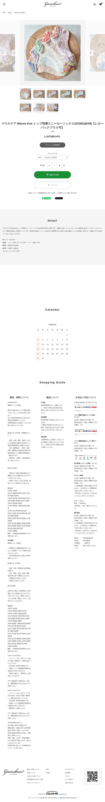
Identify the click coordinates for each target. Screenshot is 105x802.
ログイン (67, 776)
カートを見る (69, 779)
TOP (4, 12)
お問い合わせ (69, 783)
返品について (32, 193)
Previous (14, 53)
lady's (10, 12)
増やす (59, 165)
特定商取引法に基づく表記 (46, 193)
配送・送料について (33, 769)
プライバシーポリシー (34, 783)
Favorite (54, 185)
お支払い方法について (34, 776)
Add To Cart (54, 175)
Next (90, 53)
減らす (49, 165)
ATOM (48, 772)
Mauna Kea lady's (20, 12)
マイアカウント (69, 769)
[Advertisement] (52, 281)
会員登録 (67, 772)
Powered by (41, 794)
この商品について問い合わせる (67, 193)
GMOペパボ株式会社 (59, 798)
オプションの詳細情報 (52, 145)
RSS (47, 769)
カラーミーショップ (33, 798)
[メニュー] (4, 4)
